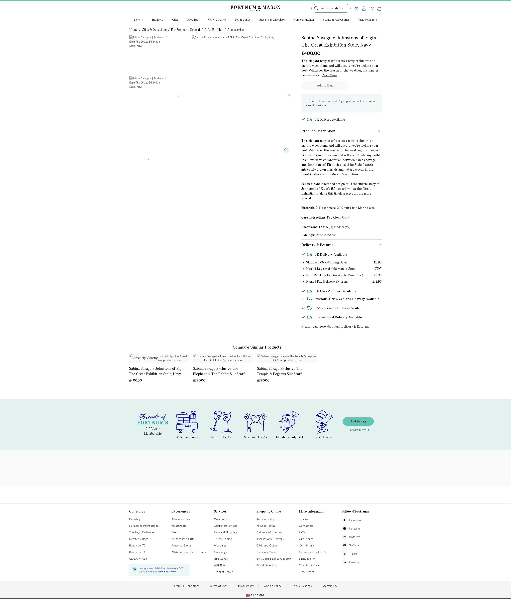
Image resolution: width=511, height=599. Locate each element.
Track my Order (266, 552)
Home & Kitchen (303, 19)
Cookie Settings (302, 586)
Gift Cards (221, 558)
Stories (303, 519)
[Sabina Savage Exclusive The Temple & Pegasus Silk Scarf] (287, 358)
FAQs (302, 532)
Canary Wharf (138, 558)
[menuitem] (139, 20)
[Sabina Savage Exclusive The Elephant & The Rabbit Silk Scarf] (223, 358)
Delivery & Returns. (355, 326)
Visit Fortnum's (367, 19)
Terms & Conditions (186, 586)
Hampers (157, 19)
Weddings (220, 545)
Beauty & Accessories (336, 19)
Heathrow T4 (137, 552)
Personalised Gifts (182, 539)
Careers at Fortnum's (312, 552)
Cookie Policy (272, 586)
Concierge (220, 552)
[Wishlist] (371, 9)
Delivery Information (269, 532)
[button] (370, 3)
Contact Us (306, 525)
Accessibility (329, 586)
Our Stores (306, 539)
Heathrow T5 (137, 545)
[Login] (364, 8)
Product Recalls (223, 572)
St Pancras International (144, 525)
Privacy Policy (245, 586)
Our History (306, 545)
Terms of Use (218, 586)
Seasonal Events (181, 545)
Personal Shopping (225, 532)
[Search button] (316, 8)
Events (175, 532)
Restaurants (178, 525)
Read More (329, 75)
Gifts (175, 19)
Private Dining (223, 539)
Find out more (168, 571)
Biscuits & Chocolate (272, 19)
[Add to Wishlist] (286, 150)
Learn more (358, 430)
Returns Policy (265, 519)
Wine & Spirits (217, 19)
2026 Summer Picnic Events (188, 552)
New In (138, 19)
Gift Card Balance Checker (273, 558)
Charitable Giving (310, 565)
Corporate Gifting (225, 525)
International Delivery (270, 539)
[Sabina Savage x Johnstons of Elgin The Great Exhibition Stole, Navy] (159, 358)
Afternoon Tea (180, 519)
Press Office (306, 572)
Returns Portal (265, 525)
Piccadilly (135, 519)
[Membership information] (356, 8)
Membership (221, 519)
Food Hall (193, 19)
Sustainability (307, 558)
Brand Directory (266, 565)
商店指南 (220, 565)
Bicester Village (138, 539)
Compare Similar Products (257, 347)
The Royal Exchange (141, 532)
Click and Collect (267, 545)
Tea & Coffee (243, 19)
